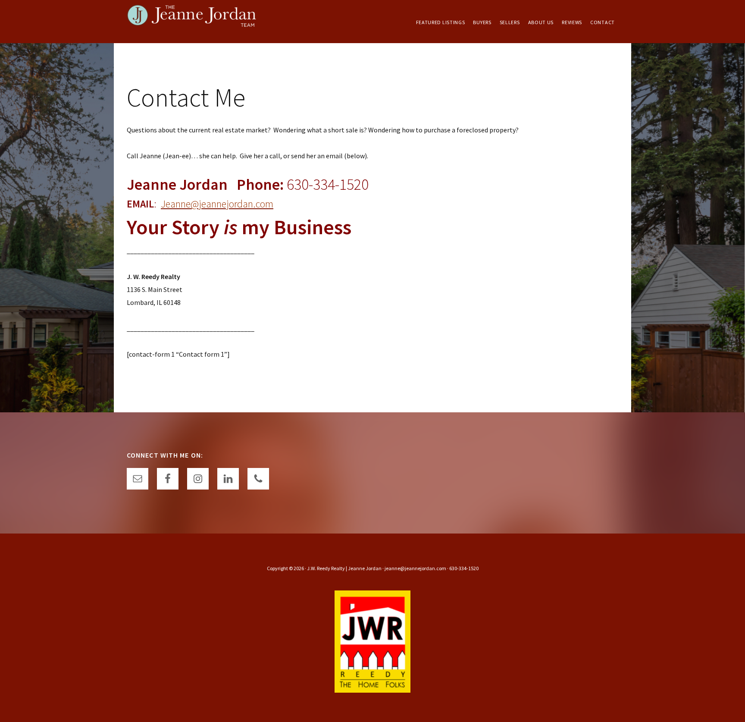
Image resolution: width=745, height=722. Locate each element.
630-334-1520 (464, 568)
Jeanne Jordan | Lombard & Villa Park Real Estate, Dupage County (191, 21)
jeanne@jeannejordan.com (415, 568)
